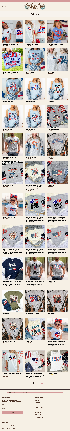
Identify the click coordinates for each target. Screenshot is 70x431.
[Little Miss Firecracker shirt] (12, 204)
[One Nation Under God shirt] (12, 144)
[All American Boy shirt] (12, 172)
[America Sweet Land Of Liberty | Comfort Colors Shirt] (12, 59)
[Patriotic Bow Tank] (12, 116)
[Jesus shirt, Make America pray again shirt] (12, 361)
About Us (37, 400)
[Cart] (67, 6)
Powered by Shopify (20, 428)
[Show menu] (3, 6)
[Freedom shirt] (57, 301)
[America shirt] (57, 172)
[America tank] (57, 89)
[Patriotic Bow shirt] (35, 59)
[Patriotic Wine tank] (35, 89)
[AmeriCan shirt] (57, 268)
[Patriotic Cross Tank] (35, 116)
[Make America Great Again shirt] (12, 31)
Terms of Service (12, 415)
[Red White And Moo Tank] (57, 116)
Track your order (39, 407)
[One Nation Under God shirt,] (35, 301)
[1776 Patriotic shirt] (57, 59)
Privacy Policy (5, 415)
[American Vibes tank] (57, 361)
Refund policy (38, 414)
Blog (36, 405)
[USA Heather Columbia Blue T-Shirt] (57, 31)
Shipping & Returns (39, 410)
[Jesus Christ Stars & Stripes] (35, 31)
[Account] (64, 6)
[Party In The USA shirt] (35, 144)
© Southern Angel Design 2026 (8, 428)
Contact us (37, 402)
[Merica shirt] (57, 144)
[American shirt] (12, 301)
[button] (5, 6)
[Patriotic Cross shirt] (12, 89)
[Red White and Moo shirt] (12, 329)
